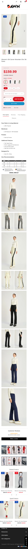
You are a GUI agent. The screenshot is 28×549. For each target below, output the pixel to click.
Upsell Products (14, 498)
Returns (14, 118)
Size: (5, 85)
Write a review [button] (14, 438)
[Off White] (6, 82)
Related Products (14, 469)
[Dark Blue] (10, 82)
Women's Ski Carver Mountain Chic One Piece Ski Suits (11, 521)
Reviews (13, 114)
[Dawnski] (14, 6)
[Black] (15, 82)
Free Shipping (21, 114)
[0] (25, 2)
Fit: (4, 90)
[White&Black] (20, 82)
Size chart (16, 107)
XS (5, 88)
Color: (8, 78)
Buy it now (14, 103)
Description (6, 114)
